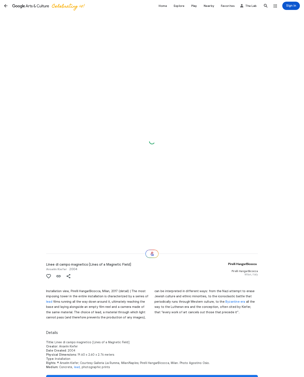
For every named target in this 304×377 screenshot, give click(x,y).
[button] (6, 6)
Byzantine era (235, 302)
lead (49, 302)
